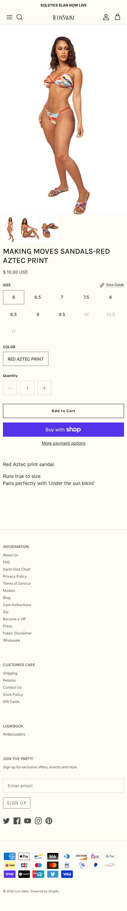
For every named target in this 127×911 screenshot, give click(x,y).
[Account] (104, 17)
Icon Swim (21, 891)
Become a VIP (14, 619)
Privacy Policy (15, 576)
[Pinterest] (48, 820)
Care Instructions (17, 604)
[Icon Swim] (63, 17)
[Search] (22, 17)
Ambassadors (14, 734)
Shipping (10, 673)
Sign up (17, 803)
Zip (5, 612)
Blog (6, 597)
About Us (10, 555)
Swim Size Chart (16, 569)
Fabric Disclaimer (17, 633)
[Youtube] (27, 820)
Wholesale (11, 640)
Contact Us (12, 687)
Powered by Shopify (45, 891)
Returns (9, 680)
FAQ (6, 562)
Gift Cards (11, 701)
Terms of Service (17, 583)
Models (9, 590)
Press (7, 626)
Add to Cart (63, 411)
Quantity (10, 375)
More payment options (63, 443)
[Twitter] (6, 820)
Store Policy (13, 694)
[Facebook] (17, 820)
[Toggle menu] (9, 17)
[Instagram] (38, 820)
